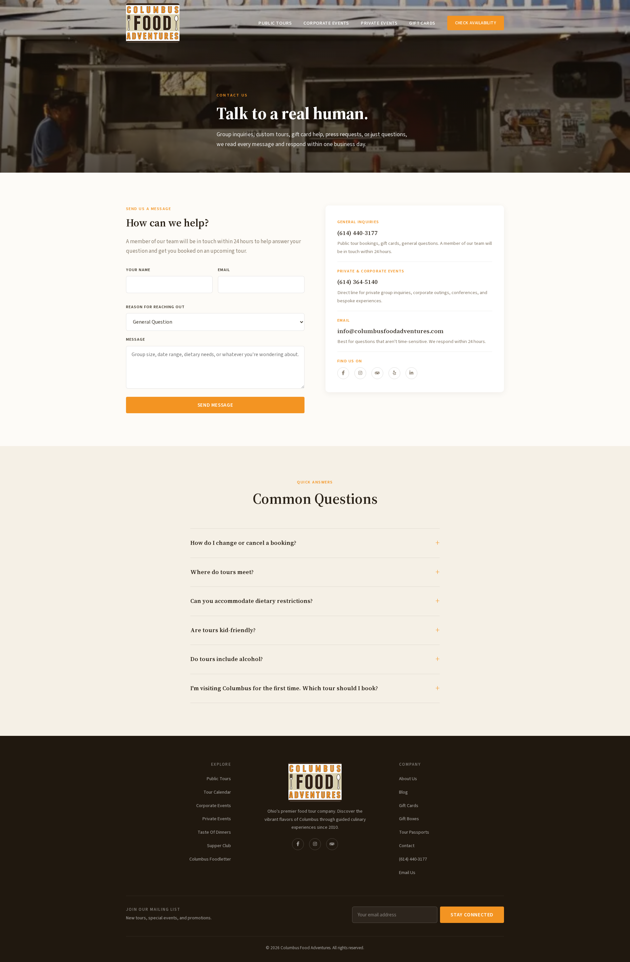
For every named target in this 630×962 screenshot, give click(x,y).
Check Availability (475, 23)
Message (135, 339)
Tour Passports (414, 832)
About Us (408, 778)
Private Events (379, 23)
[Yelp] (394, 373)
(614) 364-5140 (357, 282)
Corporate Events (326, 23)
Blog (403, 792)
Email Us (407, 872)
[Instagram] (360, 373)
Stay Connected (472, 914)
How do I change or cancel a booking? (243, 543)
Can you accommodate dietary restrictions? (251, 601)
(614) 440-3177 (357, 233)
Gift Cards (422, 23)
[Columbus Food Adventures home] (315, 782)
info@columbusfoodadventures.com (390, 331)
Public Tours (275, 23)
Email (224, 270)
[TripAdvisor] (377, 373)
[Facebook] (343, 373)
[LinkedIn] (411, 373)
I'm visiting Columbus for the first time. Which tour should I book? (284, 688)
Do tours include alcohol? (226, 659)
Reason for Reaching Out (155, 307)
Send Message (215, 405)
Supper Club (219, 845)
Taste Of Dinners (214, 832)
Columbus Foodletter (210, 859)
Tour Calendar (217, 792)
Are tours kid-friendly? (223, 630)
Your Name (138, 270)
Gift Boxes (409, 818)
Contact (406, 845)
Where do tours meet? (222, 572)
